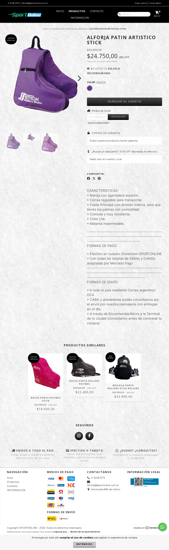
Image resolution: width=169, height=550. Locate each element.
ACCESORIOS (57, 29)
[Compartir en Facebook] (88, 178)
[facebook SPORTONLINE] (89, 436)
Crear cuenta (141, 3)
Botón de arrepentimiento (85, 532)
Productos (77, 11)
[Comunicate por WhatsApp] (162, 527)
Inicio (60, 11)
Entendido (84, 544)
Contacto (96, 11)
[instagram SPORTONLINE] (79, 436)
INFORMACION (79, 17)
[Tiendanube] (147, 529)
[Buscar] (119, 14)
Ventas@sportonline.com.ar (34, 3)
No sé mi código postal (98, 122)
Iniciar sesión (155, 3)
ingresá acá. (60, 532)
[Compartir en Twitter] (94, 178)
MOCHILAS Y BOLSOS (76, 29)
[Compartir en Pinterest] (99, 178)
